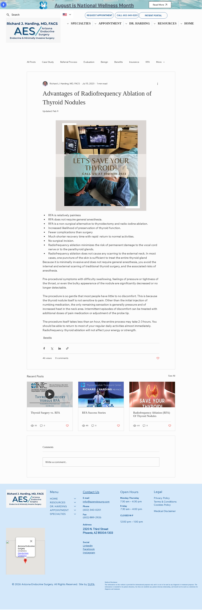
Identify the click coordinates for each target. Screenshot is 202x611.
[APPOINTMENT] (75, 510)
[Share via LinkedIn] (59, 348)
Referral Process (68, 62)
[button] (3, 5)
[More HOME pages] (181, 23)
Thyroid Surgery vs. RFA (45, 412)
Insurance (134, 62)
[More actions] (157, 84)
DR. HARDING (58, 506)
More (159, 62)
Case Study (48, 62)
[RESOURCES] (75, 502)
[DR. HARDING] (75, 506)
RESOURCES (57, 502)
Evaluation (88, 62)
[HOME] (75, 498)
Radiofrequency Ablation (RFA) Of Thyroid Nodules (151, 414)
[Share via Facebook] (44, 348)
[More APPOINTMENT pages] (95, 23)
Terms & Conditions (165, 501)
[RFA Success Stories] (101, 394)
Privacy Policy (162, 498)
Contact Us (91, 492)
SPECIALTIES (58, 513)
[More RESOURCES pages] (154, 23)
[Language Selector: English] (66, 14)
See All (171, 375)
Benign (104, 62)
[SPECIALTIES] (75, 514)
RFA (148, 62)
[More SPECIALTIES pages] (68, 23)
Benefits (118, 62)
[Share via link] (67, 348)
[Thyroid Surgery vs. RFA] (50, 394)
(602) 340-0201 (92, 509)
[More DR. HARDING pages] (126, 23)
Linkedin (88, 545)
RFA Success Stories (94, 412)
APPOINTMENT (59, 510)
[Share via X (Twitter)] (51, 348)
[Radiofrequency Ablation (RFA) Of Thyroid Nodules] (152, 394)
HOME (54, 498)
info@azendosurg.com (96, 501)
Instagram (89, 552)
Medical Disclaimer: (111, 582)
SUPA (91, 584)
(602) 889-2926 (92, 517)
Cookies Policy (162, 504)
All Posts (31, 62)
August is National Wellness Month (94, 5)
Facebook (89, 549)
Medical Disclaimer (165, 511)
